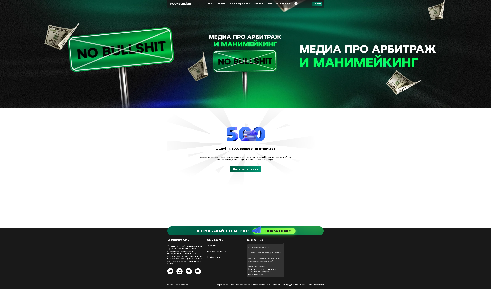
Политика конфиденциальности (289, 285)
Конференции (283, 4)
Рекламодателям (316, 285)
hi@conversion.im (256, 269)
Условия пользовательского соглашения (250, 285)
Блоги (269, 4)
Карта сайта (222, 285)
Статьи (210, 4)
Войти (317, 4)
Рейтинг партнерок (239, 4)
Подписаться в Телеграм (277, 231)
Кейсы (221, 4)
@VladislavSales (255, 274)
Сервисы (258, 4)
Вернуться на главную (245, 169)
